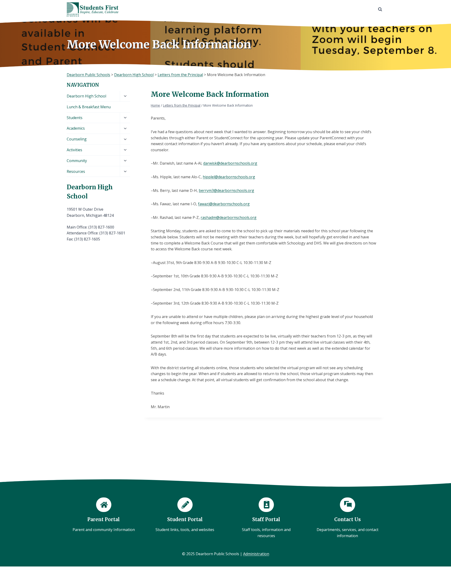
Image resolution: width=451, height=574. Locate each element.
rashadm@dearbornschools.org (229, 217)
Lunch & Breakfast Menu (89, 106)
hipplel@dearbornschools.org (229, 176)
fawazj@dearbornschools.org (224, 203)
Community (77, 160)
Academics (76, 128)
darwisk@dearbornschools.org (230, 163)
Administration (256, 553)
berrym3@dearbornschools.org (226, 190)
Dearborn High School (86, 96)
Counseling (77, 139)
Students (74, 117)
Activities (74, 149)
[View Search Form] (380, 9)
